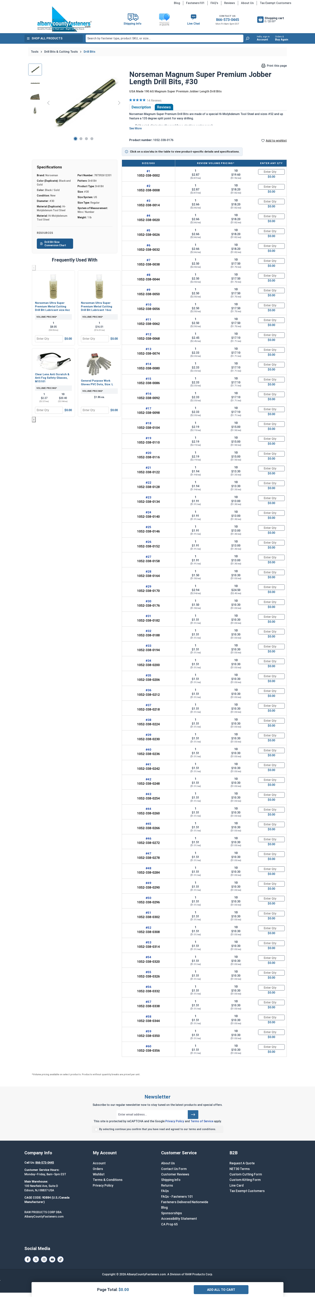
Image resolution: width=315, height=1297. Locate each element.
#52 (148, 927)
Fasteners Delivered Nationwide (184, 1202)
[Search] (247, 38)
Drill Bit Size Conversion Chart (55, 244)
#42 (148, 779)
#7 (148, 260)
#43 (148, 794)
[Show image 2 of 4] (80, 138)
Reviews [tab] (164, 107)
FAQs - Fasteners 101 (177, 1196)
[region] (75, 103)
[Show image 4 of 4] (91, 138)
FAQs (165, 1191)
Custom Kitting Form (245, 1180)
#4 (148, 215)
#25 (148, 527)
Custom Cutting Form (246, 1174)
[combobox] (164, 38)
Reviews (229, 3)
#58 (148, 1016)
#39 (148, 735)
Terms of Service (201, 1121)
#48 (148, 868)
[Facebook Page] (27, 1259)
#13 (148, 349)
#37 (148, 705)
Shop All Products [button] (47, 38)
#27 (148, 557)
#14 (148, 364)
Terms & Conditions (107, 1180)
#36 (148, 690)
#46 (148, 838)
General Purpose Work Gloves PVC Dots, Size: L (97, 382)
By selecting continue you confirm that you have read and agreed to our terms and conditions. (157, 1129)
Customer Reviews (175, 1174)
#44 (148, 809)
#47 (148, 853)
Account (99, 1163)
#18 (148, 423)
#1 (148, 171)
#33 (148, 645)
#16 (148, 393)
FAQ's (214, 3)
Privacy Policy (174, 1121)
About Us (247, 3)
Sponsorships (171, 1213)
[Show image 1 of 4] (75, 138)
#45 (148, 824)
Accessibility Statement (179, 1218)
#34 (148, 660)
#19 (148, 438)
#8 (148, 275)
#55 (148, 972)
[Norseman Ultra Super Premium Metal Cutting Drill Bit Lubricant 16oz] (99, 286)
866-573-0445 (227, 19)
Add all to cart (221, 1290)
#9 (148, 290)
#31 (148, 616)
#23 (148, 497)
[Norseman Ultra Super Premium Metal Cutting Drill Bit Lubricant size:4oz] (53, 286)
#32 (148, 631)
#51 (148, 912)
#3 (148, 200)
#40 (148, 749)
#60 (148, 1046)
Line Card (237, 1185)
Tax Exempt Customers (275, 3)
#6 (148, 245)
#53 (148, 942)
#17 (148, 408)
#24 (148, 512)
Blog (177, 3)
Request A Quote (242, 1163)
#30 (148, 601)
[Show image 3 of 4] (86, 138)
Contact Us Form (174, 1169)
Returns (167, 1185)
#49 (148, 883)
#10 (148, 304)
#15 (148, 379)
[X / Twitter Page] (36, 1259)
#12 (148, 334)
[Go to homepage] (64, 19)
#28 (148, 571)
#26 (148, 542)
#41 (148, 764)
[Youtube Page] (52, 1259)
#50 (148, 898)
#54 (148, 957)
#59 (148, 1031)
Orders (98, 1169)
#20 (148, 453)
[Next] (119, 103)
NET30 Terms (240, 1169)
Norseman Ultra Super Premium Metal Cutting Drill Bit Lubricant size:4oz (52, 306)
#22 (148, 482)
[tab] (141, 107)
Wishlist (98, 1174)
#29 (148, 586)
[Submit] (193, 1114)
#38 (148, 720)
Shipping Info (170, 1180)
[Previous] (48, 103)
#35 (148, 675)
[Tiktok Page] (60, 1259)
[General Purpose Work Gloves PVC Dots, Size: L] (99, 364)
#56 (148, 987)
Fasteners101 (195, 3)
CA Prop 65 (169, 1224)
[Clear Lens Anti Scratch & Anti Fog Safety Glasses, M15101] (53, 360)
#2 (148, 186)
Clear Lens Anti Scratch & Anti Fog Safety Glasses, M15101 (52, 378)
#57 (148, 1002)
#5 (148, 230)
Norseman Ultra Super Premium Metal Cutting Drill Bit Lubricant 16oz (96, 306)
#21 (148, 467)
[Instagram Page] (44, 1259)
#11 (148, 319)
